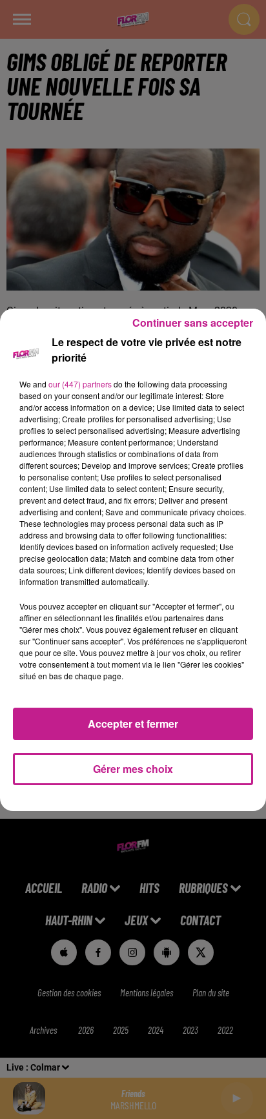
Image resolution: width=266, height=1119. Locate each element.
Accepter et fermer (133, 723)
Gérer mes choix (133, 768)
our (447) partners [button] (80, 383)
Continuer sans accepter (192, 322)
